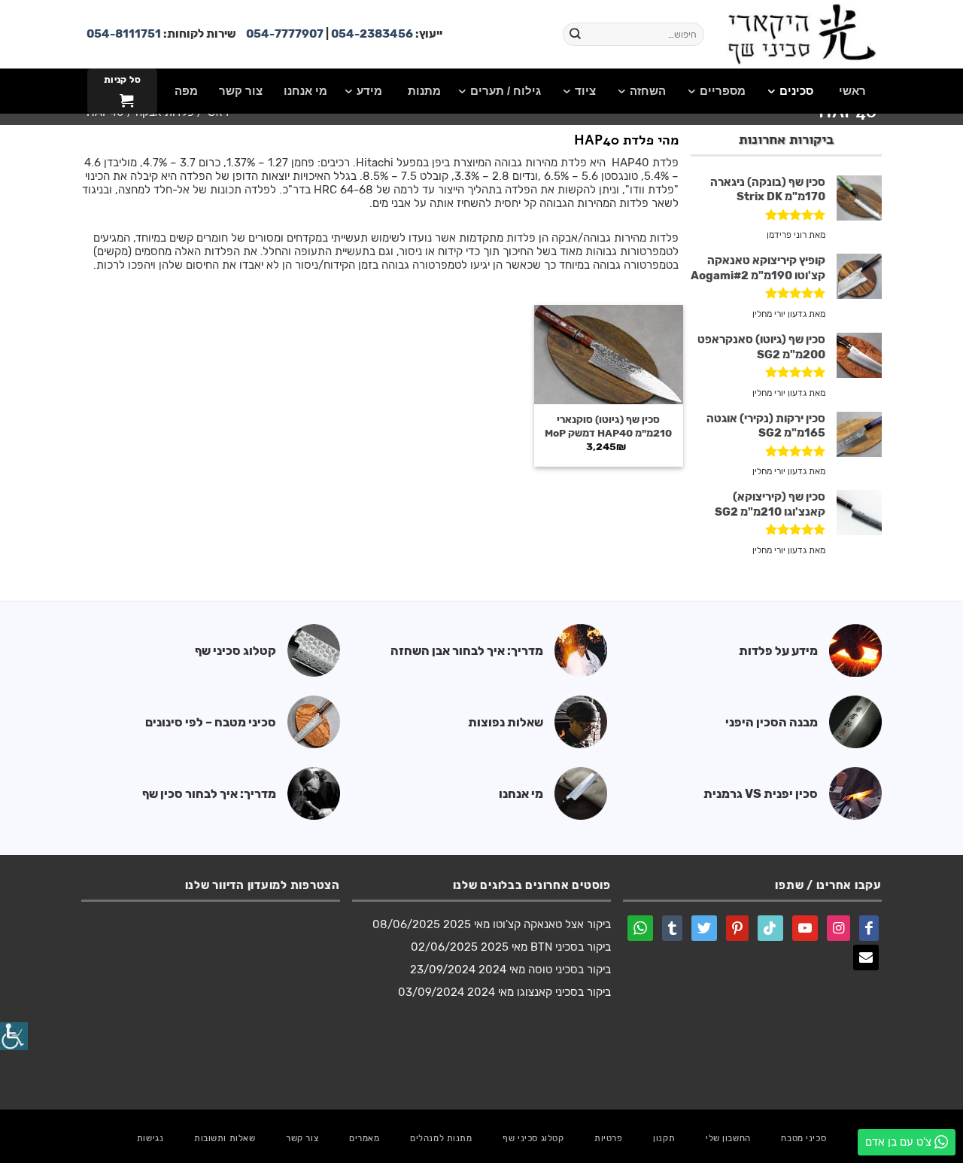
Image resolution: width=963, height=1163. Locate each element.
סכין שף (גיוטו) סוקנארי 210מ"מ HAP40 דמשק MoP (608, 426)
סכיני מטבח (803, 1138)
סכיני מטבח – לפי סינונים (210, 722)
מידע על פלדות (778, 651)
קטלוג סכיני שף (235, 651)
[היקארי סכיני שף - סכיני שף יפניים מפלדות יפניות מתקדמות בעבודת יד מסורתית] (801, 34)
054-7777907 (285, 34)
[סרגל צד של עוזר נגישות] (14, 1036)
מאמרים (364, 1138)
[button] (121, 91)
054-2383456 (372, 34)
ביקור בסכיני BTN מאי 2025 (546, 947)
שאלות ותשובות (224, 1138)
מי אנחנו (521, 794)
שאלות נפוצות (505, 722)
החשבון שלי (728, 1138)
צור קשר (302, 1138)
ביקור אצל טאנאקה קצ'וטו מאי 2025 (527, 924)
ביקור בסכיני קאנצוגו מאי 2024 (539, 992)
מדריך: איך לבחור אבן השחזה (466, 651)
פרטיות (608, 1138)
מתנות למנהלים (441, 1138)
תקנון (664, 1138)
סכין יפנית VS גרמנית (760, 794)
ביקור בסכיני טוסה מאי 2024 (544, 969)
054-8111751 (124, 34)
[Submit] (576, 35)
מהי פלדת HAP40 (626, 140)
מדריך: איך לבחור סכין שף (209, 794)
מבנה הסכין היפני (771, 722)
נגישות (150, 1138)
